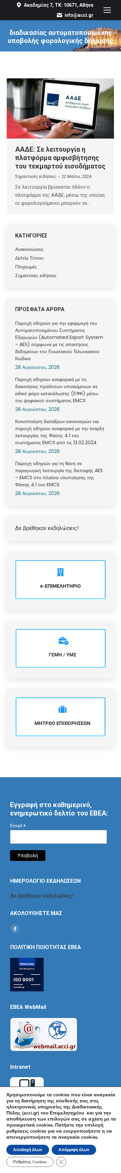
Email (18, 826)
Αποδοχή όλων (27, 1149)
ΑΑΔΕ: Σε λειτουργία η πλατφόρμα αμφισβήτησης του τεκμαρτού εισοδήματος (60, 157)
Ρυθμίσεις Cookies (30, 1162)
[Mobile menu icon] (107, 10)
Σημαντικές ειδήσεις (35, 176)
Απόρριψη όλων (73, 1149)
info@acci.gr (79, 15)
